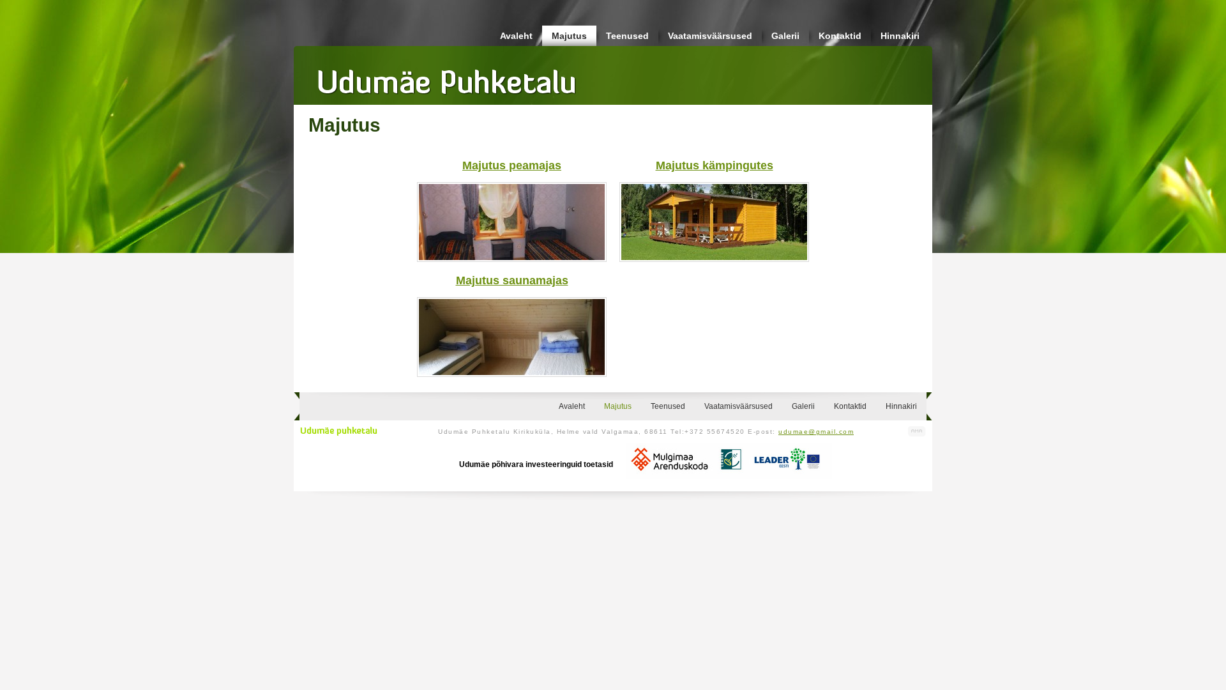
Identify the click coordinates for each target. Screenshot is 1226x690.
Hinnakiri (900, 36)
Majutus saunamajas (512, 280)
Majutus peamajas (511, 165)
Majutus (569, 36)
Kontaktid (840, 36)
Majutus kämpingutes (714, 165)
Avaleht (516, 36)
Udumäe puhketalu (338, 431)
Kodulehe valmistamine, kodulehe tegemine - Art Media (917, 431)
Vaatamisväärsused (710, 36)
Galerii (785, 36)
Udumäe (447, 77)
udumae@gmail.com (816, 431)
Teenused (627, 36)
